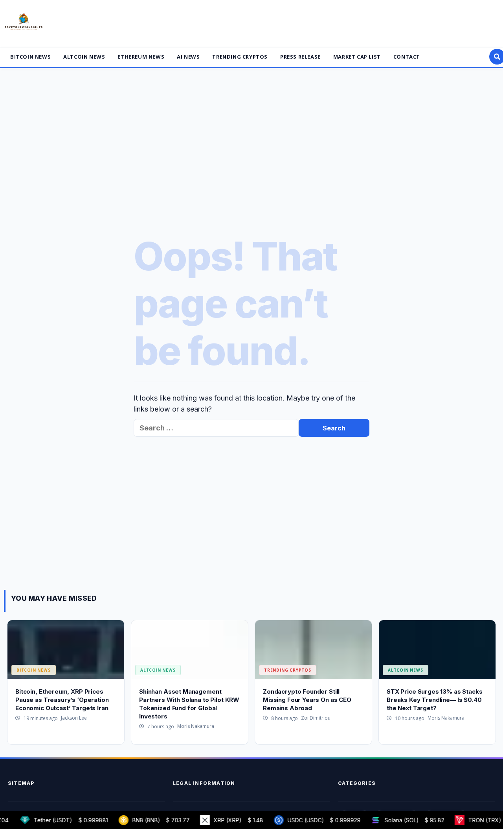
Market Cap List (357, 56)
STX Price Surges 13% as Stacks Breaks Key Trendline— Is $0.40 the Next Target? (435, 700)
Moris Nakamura (195, 726)
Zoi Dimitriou (315, 718)
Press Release (300, 56)
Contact (406, 56)
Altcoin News (84, 56)
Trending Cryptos (240, 56)
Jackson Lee (74, 718)
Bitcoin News (30, 56)
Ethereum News (140, 56)
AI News (188, 56)
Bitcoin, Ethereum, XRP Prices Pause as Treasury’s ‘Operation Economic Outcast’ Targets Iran (62, 700)
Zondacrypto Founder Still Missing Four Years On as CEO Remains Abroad (307, 700)
